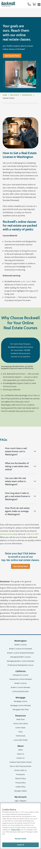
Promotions (20, 774)
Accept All (20, 845)
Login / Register (20, 801)
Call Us (29, 4)
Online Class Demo (20, 723)
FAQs (20, 732)
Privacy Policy (20, 783)
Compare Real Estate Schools (20, 762)
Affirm (20, 750)
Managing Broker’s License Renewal (20, 661)
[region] (20, 826)
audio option (26, 281)
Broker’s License (20, 645)
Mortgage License (20, 701)
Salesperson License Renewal (20, 679)
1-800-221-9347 (32, 534)
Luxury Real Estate (21, 740)
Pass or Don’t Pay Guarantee (20, 766)
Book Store (21, 719)
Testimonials (20, 736)
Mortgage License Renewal (20, 705)
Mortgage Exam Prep (20, 709)
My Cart (34, 4)
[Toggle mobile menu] (39, 4)
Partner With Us (20, 770)
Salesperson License (20, 675)
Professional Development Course (20, 665)
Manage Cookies (20, 791)
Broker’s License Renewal (20, 687)
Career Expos (20, 727)
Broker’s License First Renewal (20, 649)
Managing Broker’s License (20, 657)
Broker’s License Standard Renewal (20, 653)
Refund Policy (20, 778)
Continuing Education (20, 691)
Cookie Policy (20, 787)
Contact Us (20, 758)
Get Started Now (12, 56)
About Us (20, 754)
